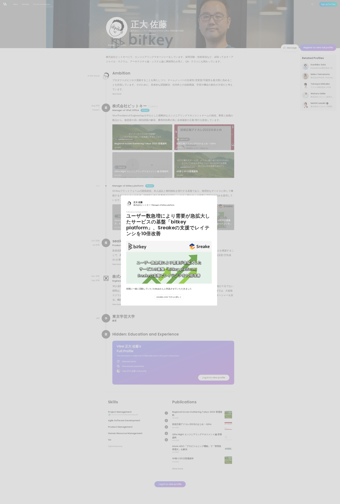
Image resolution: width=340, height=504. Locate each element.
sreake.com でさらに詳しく (169, 297)
